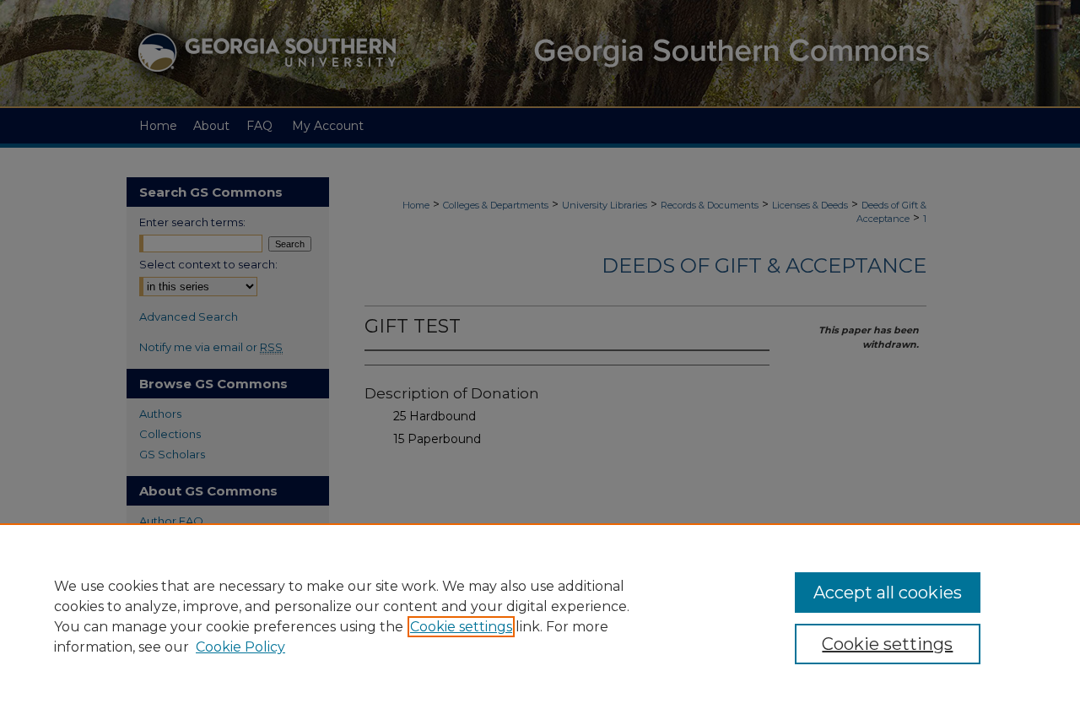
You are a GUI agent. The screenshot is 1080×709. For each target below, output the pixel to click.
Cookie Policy (240, 647)
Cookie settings (461, 627)
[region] (540, 616)
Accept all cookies (887, 592)
